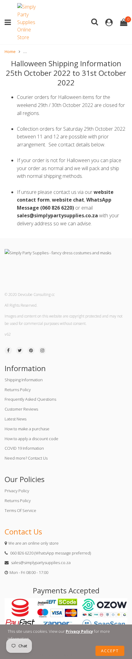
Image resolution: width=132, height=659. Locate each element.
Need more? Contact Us (26, 458)
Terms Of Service (20, 510)
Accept (110, 650)
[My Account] (109, 22)
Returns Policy (18, 389)
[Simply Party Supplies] (28, 22)
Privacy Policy (17, 490)
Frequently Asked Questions (30, 399)
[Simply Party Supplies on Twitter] (19, 350)
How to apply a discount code (31, 438)
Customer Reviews (21, 409)
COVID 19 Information (24, 448)
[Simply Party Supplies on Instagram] (42, 350)
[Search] (94, 21)
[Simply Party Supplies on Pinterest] (31, 350)
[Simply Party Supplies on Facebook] (8, 350)
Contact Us (23, 531)
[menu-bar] (9, 22)
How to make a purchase (27, 429)
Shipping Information (24, 380)
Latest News (15, 419)
